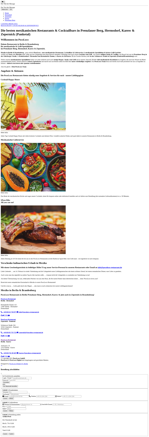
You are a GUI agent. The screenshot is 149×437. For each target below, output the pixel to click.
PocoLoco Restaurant (8, 299)
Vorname (5, 392)
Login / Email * (7, 378)
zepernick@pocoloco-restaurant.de (30, 332)
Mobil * (59, 396)
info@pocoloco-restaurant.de (110, 267)
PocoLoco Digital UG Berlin (18, 364)
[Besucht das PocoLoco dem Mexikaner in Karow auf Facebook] (1, 356)
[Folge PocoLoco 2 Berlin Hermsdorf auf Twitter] (3, 315)
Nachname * (6, 394)
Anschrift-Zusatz (46, 404)
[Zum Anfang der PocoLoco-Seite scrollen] (1, 365)
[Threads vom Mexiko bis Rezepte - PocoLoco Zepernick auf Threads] (7, 336)
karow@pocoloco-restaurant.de (29, 353)
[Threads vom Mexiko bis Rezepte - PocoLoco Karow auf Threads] (7, 356)
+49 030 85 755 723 (9, 332)
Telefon (33, 396)
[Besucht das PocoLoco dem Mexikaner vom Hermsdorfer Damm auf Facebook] (1, 315)
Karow (7, 18)
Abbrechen (5, 9)
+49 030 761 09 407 (9, 353)
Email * (6, 396)
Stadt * (4, 408)
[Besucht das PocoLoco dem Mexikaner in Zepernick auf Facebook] (1, 336)
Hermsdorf (8, 15)
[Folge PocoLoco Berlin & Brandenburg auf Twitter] (3, 336)
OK (11, 9)
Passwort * (5, 380)
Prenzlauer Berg (10, 20)
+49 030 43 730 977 (9, 312)
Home (7, 13)
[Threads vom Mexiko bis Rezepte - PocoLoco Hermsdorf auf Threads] (7, 315)
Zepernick (8, 17)
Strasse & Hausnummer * (12, 404)
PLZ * (4, 406)
